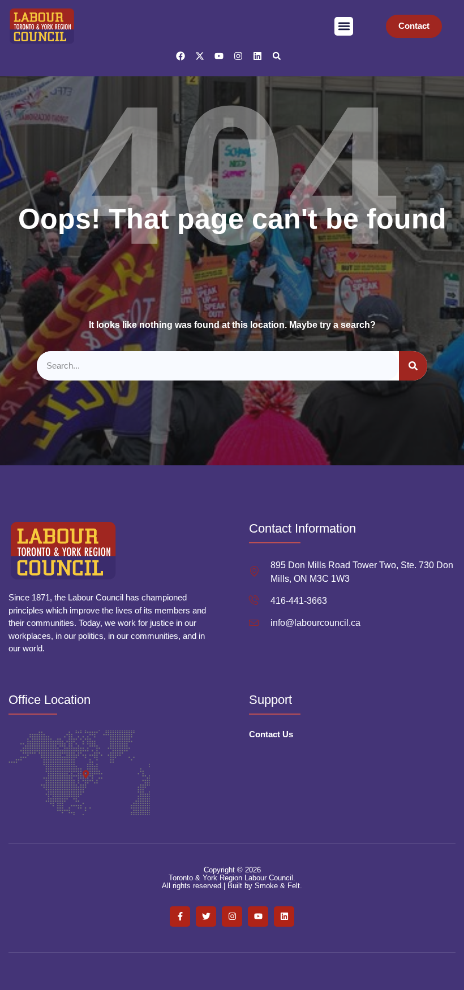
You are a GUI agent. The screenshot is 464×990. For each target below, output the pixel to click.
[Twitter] (206, 916)
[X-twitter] (199, 55)
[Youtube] (219, 55)
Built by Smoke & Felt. (264, 885)
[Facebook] (180, 55)
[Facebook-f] (180, 916)
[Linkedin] (257, 55)
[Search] (413, 366)
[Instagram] (238, 55)
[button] (343, 26)
